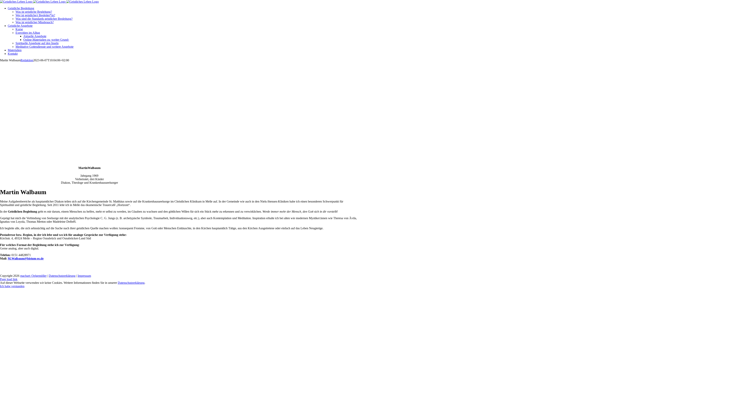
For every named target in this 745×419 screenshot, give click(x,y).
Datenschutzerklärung (62, 275)
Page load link (8, 279)
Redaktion (27, 60)
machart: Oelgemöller (33, 275)
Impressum (84, 275)
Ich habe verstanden (12, 286)
